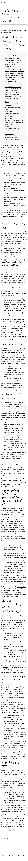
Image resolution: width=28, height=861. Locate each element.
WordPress (24, 855)
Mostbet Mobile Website (12, 92)
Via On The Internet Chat (12, 94)
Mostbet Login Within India (12, 90)
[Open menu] (26, 2)
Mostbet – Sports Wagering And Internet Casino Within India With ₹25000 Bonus (14, 122)
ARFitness (4, 2)
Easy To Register (10, 135)
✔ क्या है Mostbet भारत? (11, 81)
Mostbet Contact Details (12, 113)
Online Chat (8, 111)
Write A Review (9, 134)
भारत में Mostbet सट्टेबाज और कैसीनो (13, 128)
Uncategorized (18, 838)
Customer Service (10, 64)
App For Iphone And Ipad (12, 58)
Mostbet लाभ (8, 118)
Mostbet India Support (11, 115)
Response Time (9, 66)
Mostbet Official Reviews (12, 117)
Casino (7, 126)
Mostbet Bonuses (10, 68)
